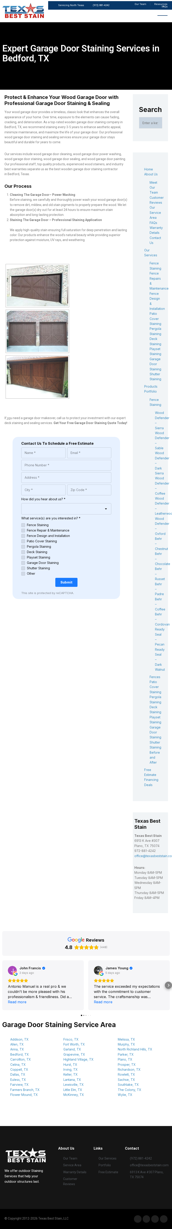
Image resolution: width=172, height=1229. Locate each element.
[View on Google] (12, 970)
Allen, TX (17, 1044)
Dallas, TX (17, 1074)
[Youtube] (146, 1219)
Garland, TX (72, 1049)
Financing (151, 780)
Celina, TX (18, 1064)
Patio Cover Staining (155, 319)
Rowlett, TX (126, 1074)
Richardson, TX (129, 1069)
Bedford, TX (19, 1054)
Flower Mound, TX (24, 1095)
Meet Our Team (154, 187)
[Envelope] (164, 1219)
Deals (148, 785)
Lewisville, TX (73, 1084)
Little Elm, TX (72, 1090)
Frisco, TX (71, 1039)
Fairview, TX (19, 1084)
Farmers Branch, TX (25, 1090)
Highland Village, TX (78, 1059)
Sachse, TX (126, 1080)
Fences (155, 677)
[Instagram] (155, 1219)
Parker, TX (126, 1054)
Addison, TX (19, 1039)
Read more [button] (17, 1002)
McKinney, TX (73, 1095)
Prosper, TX (127, 1064)
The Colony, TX (129, 1090)
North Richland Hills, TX (135, 1049)
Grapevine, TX (74, 1054)
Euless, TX (18, 1080)
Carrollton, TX (20, 1059)
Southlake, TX (128, 1084)
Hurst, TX (70, 1064)
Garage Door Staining (155, 364)
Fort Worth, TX (74, 1044)
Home (148, 169)
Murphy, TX (126, 1044)
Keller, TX (70, 1074)
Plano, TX (125, 1059)
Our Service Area (155, 212)
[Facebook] (138, 1219)
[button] (3, 985)
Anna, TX (17, 1049)
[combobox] (66, 508)
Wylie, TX (125, 1095)
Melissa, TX (126, 1039)
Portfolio (150, 391)
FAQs (153, 223)
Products (150, 386)
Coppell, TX (19, 1069)
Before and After (155, 757)
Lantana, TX (72, 1080)
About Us (151, 174)
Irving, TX (70, 1069)
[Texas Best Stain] (25, 1154)
